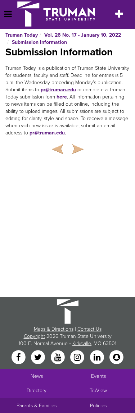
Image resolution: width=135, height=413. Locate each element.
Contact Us (89, 329)
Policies (98, 406)
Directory (36, 390)
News (37, 376)
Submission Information (39, 42)
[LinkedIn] (97, 357)
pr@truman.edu (58, 90)
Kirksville (81, 343)
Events (98, 376)
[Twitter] (39, 357)
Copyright (34, 336)
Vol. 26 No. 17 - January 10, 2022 (82, 35)
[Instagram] (78, 357)
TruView (98, 390)
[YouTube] (58, 357)
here (62, 97)
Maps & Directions (53, 329)
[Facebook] (19, 357)
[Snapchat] (116, 357)
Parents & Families (37, 406)
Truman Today (21, 35)
